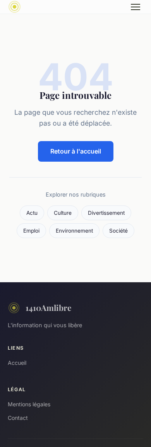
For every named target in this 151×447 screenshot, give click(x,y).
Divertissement (106, 213)
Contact (18, 417)
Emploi (31, 231)
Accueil (17, 362)
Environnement (74, 231)
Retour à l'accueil (75, 151)
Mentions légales (29, 404)
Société (118, 231)
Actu (32, 213)
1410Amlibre (48, 307)
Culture (63, 213)
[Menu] (135, 7)
